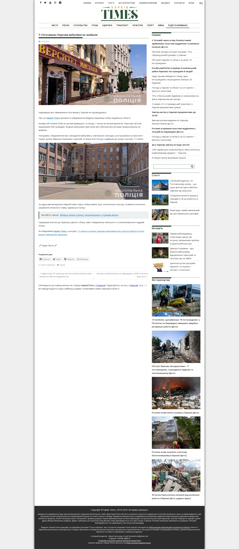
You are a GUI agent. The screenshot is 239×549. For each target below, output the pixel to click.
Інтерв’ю (99, 3)
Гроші (95, 25)
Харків (62, 265)
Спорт (150, 25)
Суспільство (80, 25)
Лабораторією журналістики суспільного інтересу (169, 527)
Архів (191, 3)
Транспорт (122, 25)
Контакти (179, 3)
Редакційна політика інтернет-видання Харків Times (119, 540)
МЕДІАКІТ (165, 3)
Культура (138, 25)
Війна (161, 25)
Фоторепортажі (127, 3)
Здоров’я (107, 25)
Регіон (65, 25)
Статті (111, 3)
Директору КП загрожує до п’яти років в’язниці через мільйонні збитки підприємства (66, 275)
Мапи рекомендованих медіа (139, 543)
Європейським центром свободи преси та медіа (59, 529)
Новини (87, 3)
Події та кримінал (177, 25)
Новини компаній (148, 3)
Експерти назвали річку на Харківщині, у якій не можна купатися (122, 275)
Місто (55, 25)
